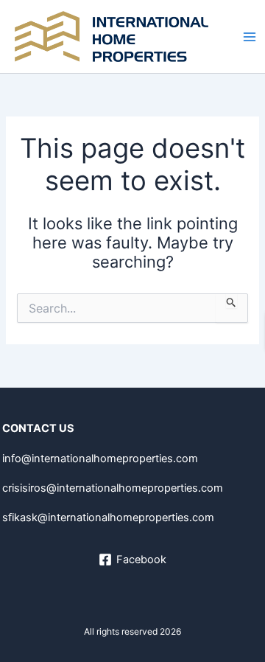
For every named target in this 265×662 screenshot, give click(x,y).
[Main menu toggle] (249, 36)
